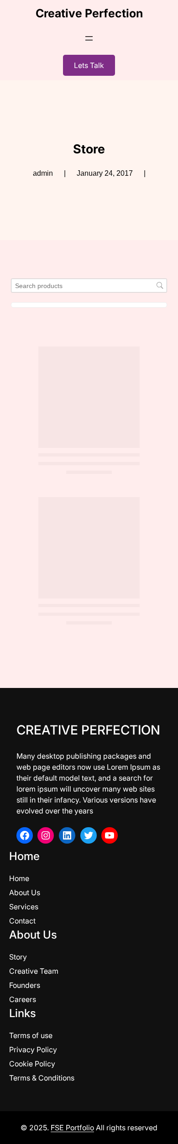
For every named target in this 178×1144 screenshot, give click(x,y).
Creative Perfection (89, 13)
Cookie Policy (32, 1063)
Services (23, 906)
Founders (24, 985)
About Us (24, 892)
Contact (22, 920)
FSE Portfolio (72, 1127)
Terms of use (30, 1035)
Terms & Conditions (41, 1077)
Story (18, 956)
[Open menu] (89, 38)
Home (19, 878)
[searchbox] (89, 285)
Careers (22, 999)
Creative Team (33, 971)
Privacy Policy (33, 1049)
